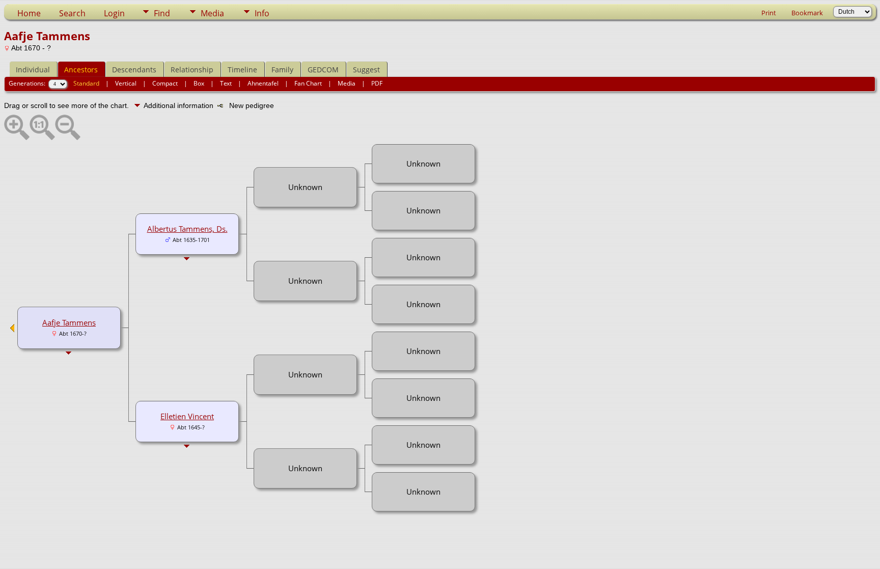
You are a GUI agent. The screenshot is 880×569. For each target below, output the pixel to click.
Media (212, 13)
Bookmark (807, 12)
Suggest (366, 69)
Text (226, 83)
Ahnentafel (263, 83)
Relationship (192, 69)
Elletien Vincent (187, 416)
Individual (33, 69)
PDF (376, 83)
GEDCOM (323, 69)
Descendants (134, 69)
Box (199, 83)
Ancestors (81, 69)
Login (114, 13)
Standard (86, 83)
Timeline (242, 69)
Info (262, 13)
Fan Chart (308, 83)
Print (768, 12)
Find (162, 13)
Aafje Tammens (69, 322)
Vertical (125, 83)
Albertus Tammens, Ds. (187, 229)
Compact (165, 83)
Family (282, 69)
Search (72, 13)
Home (29, 13)
